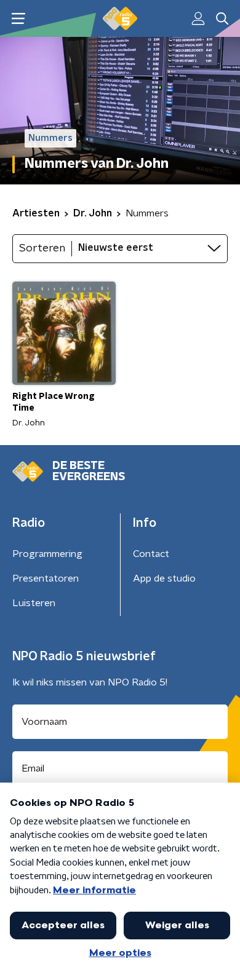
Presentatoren (45, 578)
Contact (151, 554)
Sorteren (42, 248)
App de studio (164, 578)
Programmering (47, 554)
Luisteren (33, 603)
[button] (18, 18)
